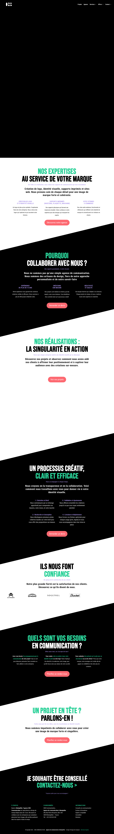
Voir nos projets (57, 379)
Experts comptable (81, 812)
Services (92, 4)
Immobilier (79, 815)
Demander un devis (57, 305)
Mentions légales (85, 829)
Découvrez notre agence (57, 222)
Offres (100, 4)
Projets (80, 4)
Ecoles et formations (81, 810)
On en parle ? (71, 42)
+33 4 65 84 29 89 (51, 817)
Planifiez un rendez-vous (57, 674)
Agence (86, 4)
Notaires (78, 817)
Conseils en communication (83, 808)
